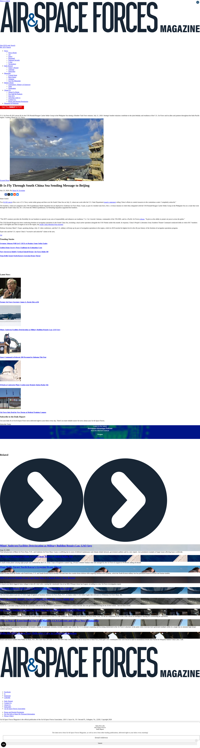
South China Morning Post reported (51, 224)
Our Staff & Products (15, 94)
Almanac (11, 79)
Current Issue (12, 75)
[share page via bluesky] (17, 195)
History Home (9, 83)
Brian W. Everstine (18, 190)
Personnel (11, 58)
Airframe (11, 69)
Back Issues (12, 77)
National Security (14, 60)
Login (8, 45)
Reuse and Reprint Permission (18, 101)
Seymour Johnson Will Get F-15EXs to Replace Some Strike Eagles (36, 588)
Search (13, 45)
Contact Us (12, 99)
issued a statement (110, 202)
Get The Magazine (14, 81)
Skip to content (5, 1)
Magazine (7, 73)
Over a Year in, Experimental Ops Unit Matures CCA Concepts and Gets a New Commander (49, 620)
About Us (7, 90)
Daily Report (8, 66)
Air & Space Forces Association (14, 709)
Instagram (7, 696)
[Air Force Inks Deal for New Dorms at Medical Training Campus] (10, 408)
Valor (10, 86)
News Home (12, 53)
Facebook (7, 692)
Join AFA (3, 45)
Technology (12, 64)
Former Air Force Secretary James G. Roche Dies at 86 (19, 302)
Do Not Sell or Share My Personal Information (19, 714)
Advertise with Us (14, 98)
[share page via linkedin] (11, 195)
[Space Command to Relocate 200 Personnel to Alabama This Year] (10, 353)
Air (9, 54)
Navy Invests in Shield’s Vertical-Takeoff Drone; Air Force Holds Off (37, 599)
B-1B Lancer (7, 202)
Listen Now (100, 438)
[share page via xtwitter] (9, 195)
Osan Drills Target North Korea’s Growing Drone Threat (30, 567)
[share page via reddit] (14, 195)
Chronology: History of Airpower (19, 84)
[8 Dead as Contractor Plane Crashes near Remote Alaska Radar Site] (10, 381)
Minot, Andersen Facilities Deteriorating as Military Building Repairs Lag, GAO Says (30, 330)
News (6, 51)
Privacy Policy (9, 716)
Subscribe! (11, 71)
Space (10, 56)
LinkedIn (7, 697)
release (142, 219)
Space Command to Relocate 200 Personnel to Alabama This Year (23, 357)
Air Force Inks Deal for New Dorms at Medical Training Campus (23, 412)
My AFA (3, 47)
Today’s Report (13, 68)
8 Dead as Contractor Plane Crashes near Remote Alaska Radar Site (24, 385)
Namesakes (12, 88)
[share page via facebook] (6, 195)
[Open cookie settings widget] (3, 744)
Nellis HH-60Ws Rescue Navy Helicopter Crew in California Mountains (38, 633)
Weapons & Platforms (11, 103)
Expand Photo (4, 180)
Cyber (10, 62)
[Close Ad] (196, 740)
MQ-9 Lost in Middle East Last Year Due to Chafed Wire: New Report (37, 577)
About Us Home (13, 92)
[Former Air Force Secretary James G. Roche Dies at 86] (10, 298)
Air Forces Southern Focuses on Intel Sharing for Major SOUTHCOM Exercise (42, 610)
